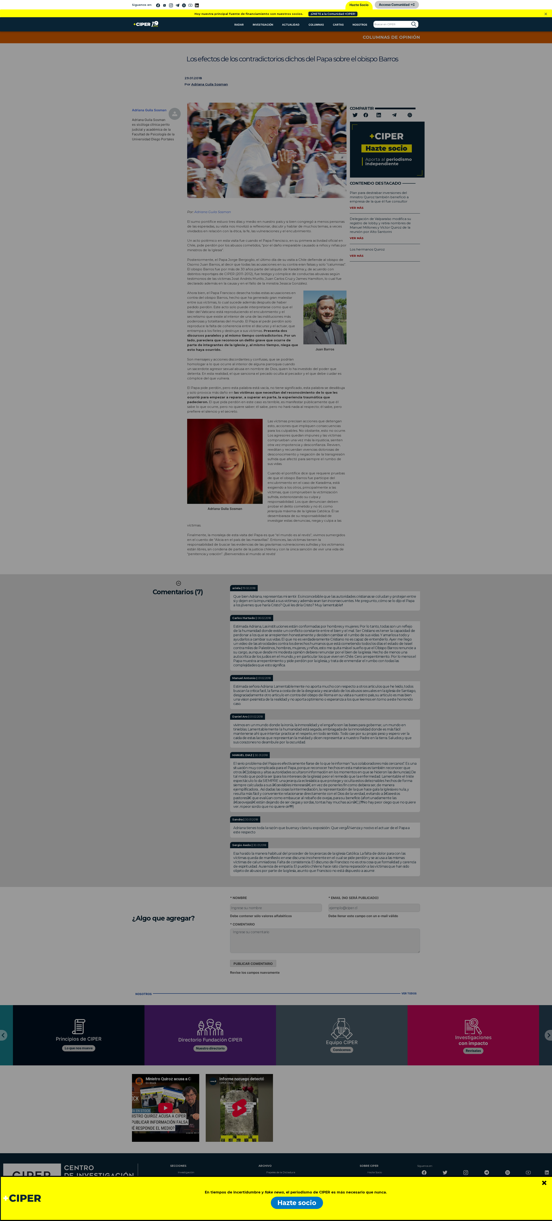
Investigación (263, 24)
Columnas (316, 24)
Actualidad (291, 24)
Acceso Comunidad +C (397, 5)
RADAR (239, 24)
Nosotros (360, 24)
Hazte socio (297, 1203)
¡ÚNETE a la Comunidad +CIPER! (333, 13)
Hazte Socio (359, 5)
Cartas (338, 24)
